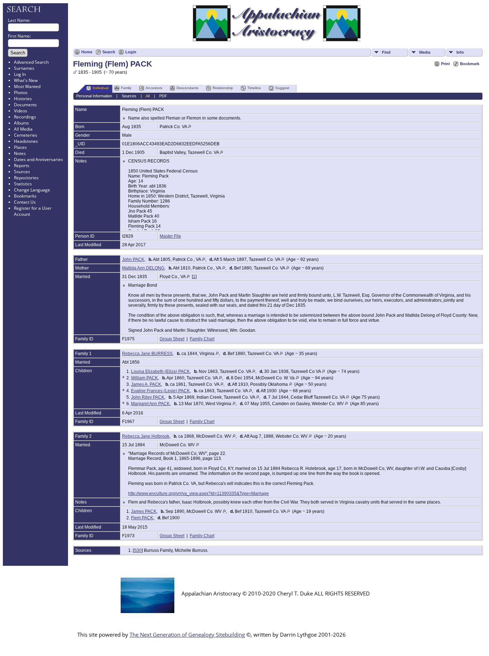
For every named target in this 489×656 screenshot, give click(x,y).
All (148, 96)
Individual (100, 88)
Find (386, 52)
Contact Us (25, 202)
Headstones (26, 141)
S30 (138, 550)
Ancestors (154, 88)
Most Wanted (27, 86)
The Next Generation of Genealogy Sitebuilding (187, 634)
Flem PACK (142, 517)
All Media (23, 129)
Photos (21, 92)
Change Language (32, 190)
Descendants (187, 88)
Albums (21, 123)
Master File (170, 236)
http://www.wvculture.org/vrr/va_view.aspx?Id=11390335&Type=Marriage (198, 493)
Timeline (254, 88)
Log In (20, 74)
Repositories (26, 178)
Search (108, 52)
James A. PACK (146, 384)
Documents (25, 105)
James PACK (143, 511)
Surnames (24, 68)
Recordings (25, 117)
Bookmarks (25, 196)
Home (86, 52)
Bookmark (469, 64)
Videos (20, 111)
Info (460, 52)
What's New (26, 80)
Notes (20, 153)
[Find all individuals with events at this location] (189, 126)
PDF (163, 96)
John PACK (133, 259)
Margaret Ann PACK (150, 403)
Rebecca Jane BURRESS (147, 353)
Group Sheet (172, 338)
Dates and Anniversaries (38, 159)
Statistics (23, 184)
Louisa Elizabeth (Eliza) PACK (160, 371)
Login (130, 52)
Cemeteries (25, 135)
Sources (22, 172)
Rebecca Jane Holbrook (145, 436)
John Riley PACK (147, 397)
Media (424, 52)
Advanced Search (31, 62)
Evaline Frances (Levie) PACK (160, 390)
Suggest (282, 88)
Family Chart (202, 338)
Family (126, 88)
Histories (23, 99)
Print (445, 64)
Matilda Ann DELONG (143, 268)
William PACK (144, 377)
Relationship (223, 88)
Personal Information (94, 96)
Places (20, 147)
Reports (21, 165)
